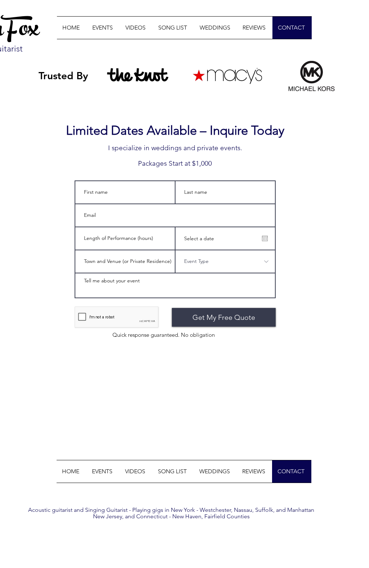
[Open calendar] (265, 238)
